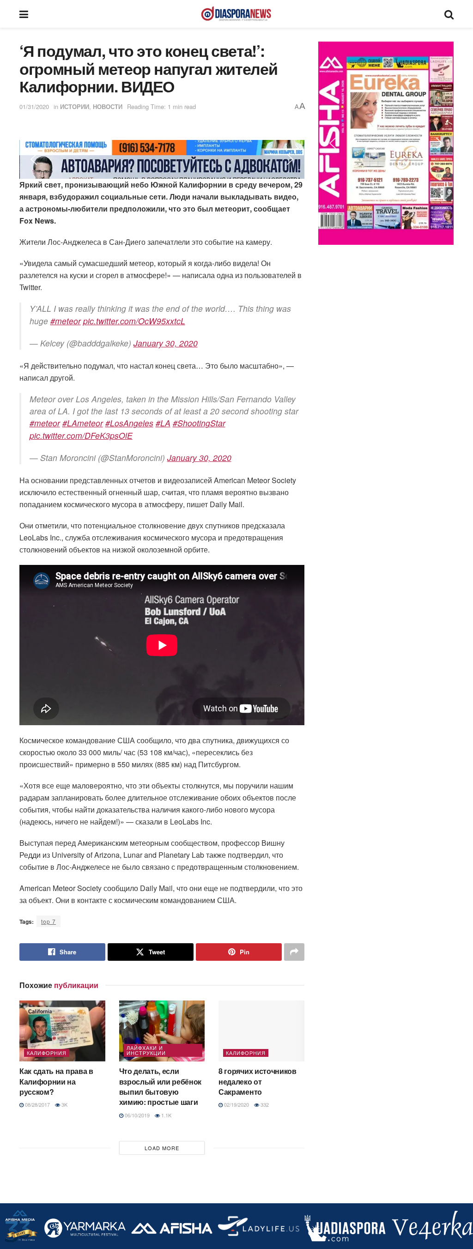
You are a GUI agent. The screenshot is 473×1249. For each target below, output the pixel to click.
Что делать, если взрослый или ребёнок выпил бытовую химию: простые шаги (160, 1086)
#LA (163, 423)
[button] (33, 159)
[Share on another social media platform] (294, 952)
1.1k (165, 1115)
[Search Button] (449, 14)
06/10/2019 (136, 1115)
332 (264, 1104)
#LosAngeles (129, 423)
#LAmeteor (82, 423)
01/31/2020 (34, 106)
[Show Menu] (23, 14)
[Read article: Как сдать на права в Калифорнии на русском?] (62, 1031)
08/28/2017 (37, 1104)
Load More (162, 1148)
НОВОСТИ (107, 106)
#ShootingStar (199, 423)
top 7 (48, 921)
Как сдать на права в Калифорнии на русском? (56, 1081)
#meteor (65, 321)
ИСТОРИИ (74, 106)
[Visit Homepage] (236, 14)
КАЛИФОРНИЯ (47, 1052)
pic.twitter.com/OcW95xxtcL (134, 321)
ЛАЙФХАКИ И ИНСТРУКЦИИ (146, 1050)
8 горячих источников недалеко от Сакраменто (257, 1081)
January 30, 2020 (165, 343)
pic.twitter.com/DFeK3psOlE (81, 435)
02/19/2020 (236, 1104)
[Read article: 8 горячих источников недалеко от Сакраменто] (261, 1031)
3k (63, 1104)
